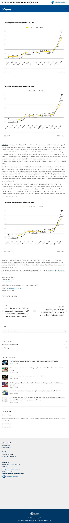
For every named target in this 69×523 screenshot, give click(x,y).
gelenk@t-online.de (10, 456)
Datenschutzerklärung (30, 520)
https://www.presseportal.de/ (15, 288)
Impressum (21, 520)
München (5, 145)
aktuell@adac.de (7, 282)
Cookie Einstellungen (42, 520)
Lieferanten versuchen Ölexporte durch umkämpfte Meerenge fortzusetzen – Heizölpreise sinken (36, 391)
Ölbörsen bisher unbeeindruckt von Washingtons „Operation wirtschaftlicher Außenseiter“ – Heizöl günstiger (36, 369)
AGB (50, 520)
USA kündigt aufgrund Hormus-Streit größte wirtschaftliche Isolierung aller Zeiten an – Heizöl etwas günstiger (36, 384)
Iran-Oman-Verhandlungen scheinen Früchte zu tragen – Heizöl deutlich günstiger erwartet (34, 361)
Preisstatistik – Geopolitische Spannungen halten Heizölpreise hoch (28, 376)
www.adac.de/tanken (57, 270)
